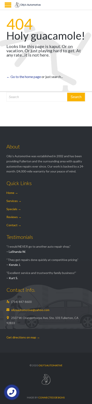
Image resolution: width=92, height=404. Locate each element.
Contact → (13, 225)
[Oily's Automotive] (28, 5)
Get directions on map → (23, 337)
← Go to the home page (23, 77)
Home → (12, 193)
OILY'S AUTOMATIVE (50, 365)
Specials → (13, 209)
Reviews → (13, 217)
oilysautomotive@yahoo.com (27, 310)
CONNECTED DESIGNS (51, 397)
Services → (13, 201)
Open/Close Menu (8, 5)
